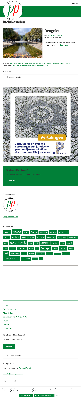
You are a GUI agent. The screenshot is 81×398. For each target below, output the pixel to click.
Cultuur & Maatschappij (16, 63)
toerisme (24, 253)
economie (31, 237)
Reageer (60, 35)
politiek (31, 248)
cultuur (15, 237)
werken (35, 259)
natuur (5, 248)
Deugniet (51, 30)
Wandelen (67, 63)
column (6, 237)
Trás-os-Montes (40, 253)
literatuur (54, 243)
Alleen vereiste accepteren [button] (43, 395)
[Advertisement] (40, 282)
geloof (5, 243)
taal (6, 253)
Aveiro (26, 232)
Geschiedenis (28, 63)
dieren (24, 237)
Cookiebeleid (8, 328)
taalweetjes (15, 254)
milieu (62, 243)
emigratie (40, 237)
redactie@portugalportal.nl (13, 374)
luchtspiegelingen (30, 65)
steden (71, 248)
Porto (37, 248)
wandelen (26, 258)
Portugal (45, 248)
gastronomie (72, 237)
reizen (46, 65)
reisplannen (40, 65)
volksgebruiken (11, 258)
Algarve (17, 231)
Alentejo (7, 232)
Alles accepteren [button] (26, 395)
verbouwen (57, 253)
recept (55, 248)
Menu (76, 3)
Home (5, 305)
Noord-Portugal (22, 248)
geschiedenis (18, 242)
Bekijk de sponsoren (10, 217)
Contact (6, 324)
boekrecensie (63, 232)
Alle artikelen (8, 313)
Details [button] (58, 395)
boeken (53, 232)
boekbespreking (43, 232)
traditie (31, 254)
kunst (30, 243)
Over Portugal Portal (10, 309)
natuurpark (12, 248)
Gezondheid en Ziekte (39, 63)
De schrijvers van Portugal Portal (15, 317)
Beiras (34, 232)
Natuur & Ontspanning (52, 63)
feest (64, 237)
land (36, 243)
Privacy (5, 321)
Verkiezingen (66, 253)
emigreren (51, 237)
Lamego (13, 65)
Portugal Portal (25, 368)
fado (59, 237)
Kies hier (12, 180)
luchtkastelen (21, 65)
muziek (69, 243)
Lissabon (44, 242)
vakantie (49, 253)
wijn (41, 259)
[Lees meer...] (65, 45)
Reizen (62, 63)
